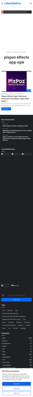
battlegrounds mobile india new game (11, 319)
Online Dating (6, 357)
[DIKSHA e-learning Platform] (6, 287)
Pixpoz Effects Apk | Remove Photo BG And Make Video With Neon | (15, 98)
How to (4, 322)
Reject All (16, 393)
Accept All (17, 384)
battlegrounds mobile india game (10, 313)
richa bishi (15, 328)
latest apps (11, 322)
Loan (3, 351)
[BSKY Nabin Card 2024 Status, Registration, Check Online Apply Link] (16, 287)
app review (10, 310)
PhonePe (28, 325)
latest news (27, 322)
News (4, 354)
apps (16, 310)
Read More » (6, 109)
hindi (24, 319)
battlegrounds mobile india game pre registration (14, 316)
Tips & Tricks (6, 362)
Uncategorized (6, 365)
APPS (4, 338)
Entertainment (6, 343)
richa (9, 328)
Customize (16, 388)
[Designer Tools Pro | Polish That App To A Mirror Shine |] (6, 156)
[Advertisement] (16, 30)
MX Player (20, 325)
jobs (3, 349)
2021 (3, 310)
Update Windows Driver (9, 368)
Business (4, 341)
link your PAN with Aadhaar (9, 325)
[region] (16, 382)
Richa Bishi (5, 93)
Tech (3, 359)
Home (10, 52)
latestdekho (19, 322)
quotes (4, 328)
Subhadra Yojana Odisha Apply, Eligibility (15, 12)
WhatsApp (23, 328)
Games (4, 346)
